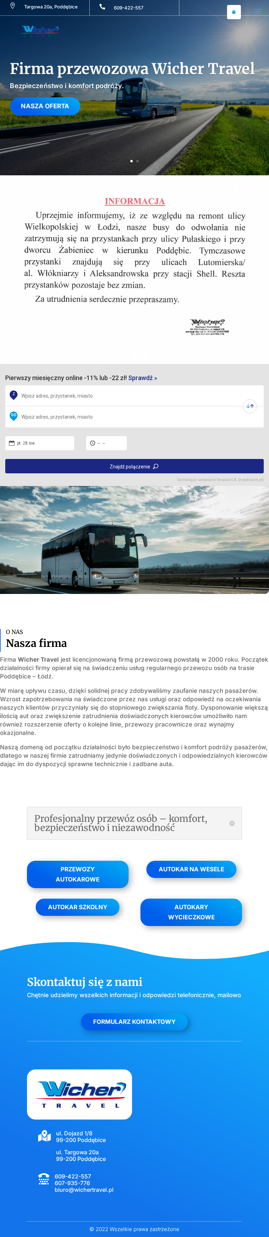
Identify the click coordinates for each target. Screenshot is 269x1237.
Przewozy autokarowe (77, 874)
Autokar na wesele (191, 869)
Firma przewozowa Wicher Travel (132, 67)
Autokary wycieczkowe (191, 912)
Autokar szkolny (77, 907)
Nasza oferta (41, 107)
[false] (250, 406)
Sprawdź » (142, 377)
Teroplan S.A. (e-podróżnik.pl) (240, 480)
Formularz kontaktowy (134, 1021)
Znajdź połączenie (130, 466)
